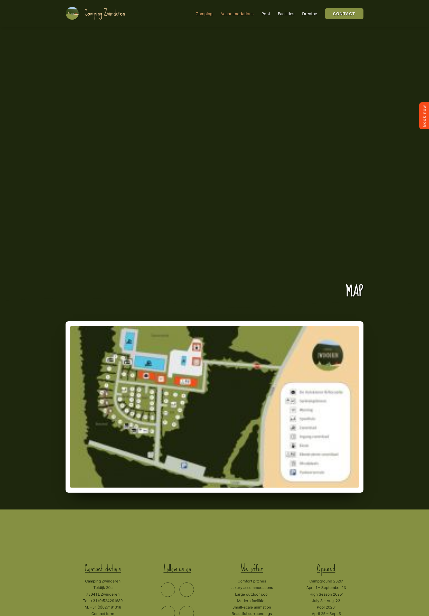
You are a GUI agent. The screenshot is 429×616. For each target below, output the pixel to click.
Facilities (286, 13)
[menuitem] (206, 13)
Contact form (102, 613)
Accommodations (236, 13)
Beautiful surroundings (252, 613)
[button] (168, 589)
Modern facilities (251, 600)
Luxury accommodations (251, 587)
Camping (204, 13)
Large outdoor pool (252, 594)
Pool (265, 13)
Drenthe (309, 13)
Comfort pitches (252, 581)
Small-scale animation (251, 607)
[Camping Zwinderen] (98, 14)
